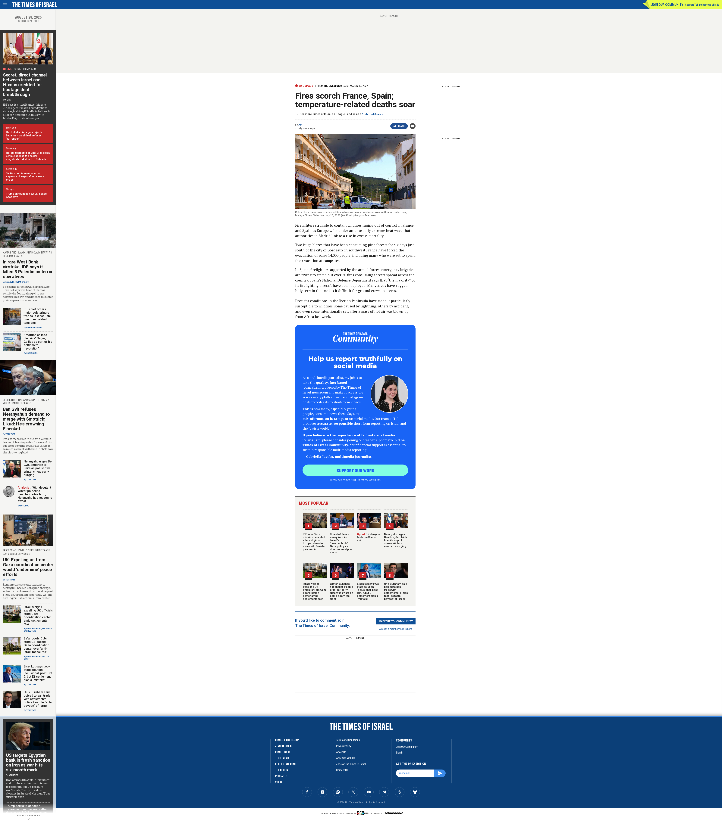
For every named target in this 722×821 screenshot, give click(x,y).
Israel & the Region (287, 740)
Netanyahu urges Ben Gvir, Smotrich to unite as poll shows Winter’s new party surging (395, 540)
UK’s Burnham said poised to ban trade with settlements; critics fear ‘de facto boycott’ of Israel (396, 591)
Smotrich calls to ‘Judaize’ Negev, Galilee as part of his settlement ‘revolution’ (38, 341)
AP (300, 124)
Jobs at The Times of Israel (351, 764)
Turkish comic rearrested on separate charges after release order (25, 176)
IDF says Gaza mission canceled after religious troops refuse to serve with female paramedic (314, 542)
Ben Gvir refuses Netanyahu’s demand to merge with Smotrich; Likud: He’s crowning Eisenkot (26, 419)
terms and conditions (348, 740)
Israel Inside (283, 752)
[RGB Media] (363, 813)
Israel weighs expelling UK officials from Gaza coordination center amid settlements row (315, 591)
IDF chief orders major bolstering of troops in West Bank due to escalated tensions (37, 316)
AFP (27, 282)
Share (401, 126)
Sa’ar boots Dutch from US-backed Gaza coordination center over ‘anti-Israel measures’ (36, 645)
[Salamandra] (394, 813)
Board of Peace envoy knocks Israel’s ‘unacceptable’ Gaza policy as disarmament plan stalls (341, 543)
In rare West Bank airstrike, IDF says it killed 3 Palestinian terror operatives (28, 269)
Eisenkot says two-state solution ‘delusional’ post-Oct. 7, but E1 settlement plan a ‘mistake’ (368, 591)
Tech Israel (282, 758)
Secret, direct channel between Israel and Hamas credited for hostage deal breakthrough (25, 85)
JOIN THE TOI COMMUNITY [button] (395, 621)
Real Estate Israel (286, 764)
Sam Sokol (31, 353)
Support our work (355, 470)
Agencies (13, 775)
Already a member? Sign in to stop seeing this (355, 479)
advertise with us (345, 758)
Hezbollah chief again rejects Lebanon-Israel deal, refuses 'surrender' (24, 135)
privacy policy (343, 746)
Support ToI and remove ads (702, 4)
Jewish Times (283, 746)
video (278, 782)
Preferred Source (372, 114)
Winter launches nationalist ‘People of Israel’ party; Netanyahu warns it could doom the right (341, 591)
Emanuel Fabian (13, 282)
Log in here (406, 628)
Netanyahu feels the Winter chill (369, 537)
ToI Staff (8, 100)
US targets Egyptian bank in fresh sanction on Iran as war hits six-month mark (28, 762)
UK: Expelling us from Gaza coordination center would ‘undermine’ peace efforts (28, 567)
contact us (342, 770)
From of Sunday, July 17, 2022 (342, 85)
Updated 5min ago (25, 68)
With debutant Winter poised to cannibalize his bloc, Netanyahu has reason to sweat (35, 494)
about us (341, 752)
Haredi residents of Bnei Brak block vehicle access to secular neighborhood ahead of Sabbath (28, 156)
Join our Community (667, 5)
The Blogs (281, 770)
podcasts (281, 776)
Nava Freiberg (33, 629)
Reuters (31, 631)
